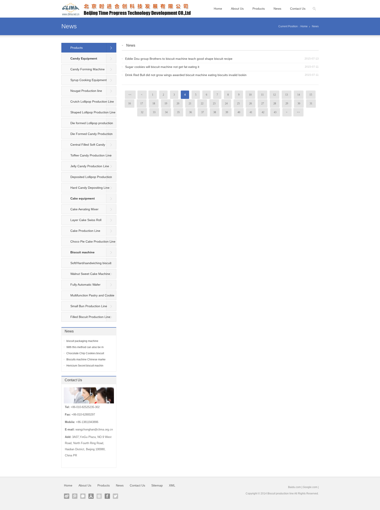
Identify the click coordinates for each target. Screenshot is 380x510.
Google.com (310, 487)
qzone (99, 496)
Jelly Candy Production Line (89, 166)
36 (190, 112)
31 (311, 103)
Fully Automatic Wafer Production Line (81, 286)
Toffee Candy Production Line (90, 155)
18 (153, 103)
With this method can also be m (85, 347)
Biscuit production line (280, 493)
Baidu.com (294, 487)
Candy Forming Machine (87, 69)
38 (214, 112)
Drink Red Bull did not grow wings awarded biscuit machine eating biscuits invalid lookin (186, 75)
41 (251, 112)
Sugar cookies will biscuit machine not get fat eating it (162, 67)
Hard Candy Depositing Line (90, 187)
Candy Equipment (83, 58)
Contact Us (297, 8)
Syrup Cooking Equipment (88, 80)
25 (238, 103)
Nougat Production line (86, 91)
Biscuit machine (82, 252)
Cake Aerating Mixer (84, 209)
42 (263, 112)
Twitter (115, 496)
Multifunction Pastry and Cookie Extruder (88, 297)
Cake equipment (82, 198)
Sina (66, 496)
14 (298, 94)
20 (178, 103)
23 (214, 103)
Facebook (107, 496)
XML (172, 485)
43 (275, 112)
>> (298, 112)
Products (258, 8)
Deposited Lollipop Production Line (87, 178)
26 (250, 103)
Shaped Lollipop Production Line (92, 112)
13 (286, 94)
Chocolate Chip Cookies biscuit (85, 353)
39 (226, 112)
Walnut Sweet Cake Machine (90, 274)
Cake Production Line (85, 230)
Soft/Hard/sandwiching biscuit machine (86, 264)
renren (91, 496)
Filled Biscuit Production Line (90, 317)
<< (130, 94)
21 (190, 103)
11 (262, 94)
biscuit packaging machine (82, 341)
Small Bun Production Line (88, 306)
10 (250, 94)
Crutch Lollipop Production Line (92, 101)
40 (239, 112)
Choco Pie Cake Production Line (92, 241)
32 (142, 112)
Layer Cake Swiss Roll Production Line (81, 221)
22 (202, 103)
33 (154, 112)
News (277, 8)
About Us (237, 8)
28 (274, 103)
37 (202, 112)
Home (218, 8)
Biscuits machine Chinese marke (86, 359)
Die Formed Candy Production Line (87, 135)
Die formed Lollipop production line (87, 124)
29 (286, 103)
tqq (74, 496)
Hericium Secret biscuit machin (84, 365)
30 (299, 103)
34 (166, 112)
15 (310, 94)
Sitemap (157, 485)
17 (141, 103)
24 (226, 103)
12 (274, 94)
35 (178, 112)
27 (262, 103)
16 (129, 103)
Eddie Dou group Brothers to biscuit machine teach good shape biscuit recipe (178, 58)
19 (165, 103)
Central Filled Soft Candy (87, 144)
